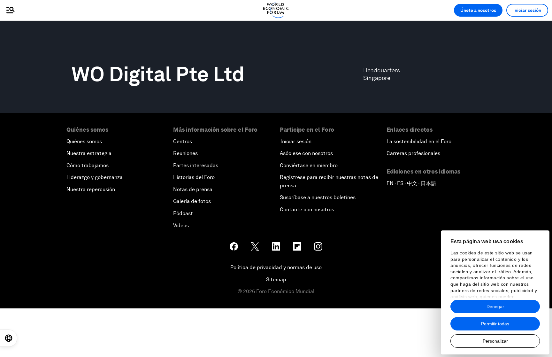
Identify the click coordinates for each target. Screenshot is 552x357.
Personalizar (495, 341)
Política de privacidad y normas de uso (276, 267)
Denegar (495, 306)
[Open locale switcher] (8, 338)
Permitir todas (495, 323)
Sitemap (276, 279)
